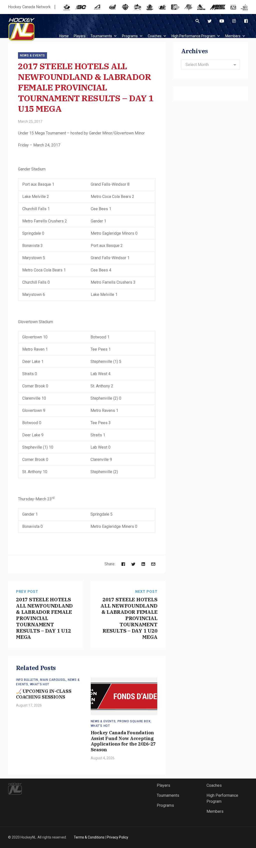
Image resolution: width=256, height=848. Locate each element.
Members (232, 36)
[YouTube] (222, 21)
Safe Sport (237, 52)
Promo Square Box (134, 721)
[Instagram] (234, 21)
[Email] (153, 564)
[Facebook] (246, 21)
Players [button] (80, 36)
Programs (130, 36)
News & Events (32, 55)
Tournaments (101, 36)
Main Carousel (53, 680)
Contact (212, 52)
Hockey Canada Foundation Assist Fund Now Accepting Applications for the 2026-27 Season (123, 741)
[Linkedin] (143, 564)
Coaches (155, 36)
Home (64, 36)
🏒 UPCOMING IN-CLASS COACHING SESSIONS (44, 694)
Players (163, 785)
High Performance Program (193, 36)
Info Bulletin (27, 680)
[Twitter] (210, 21)
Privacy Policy (117, 837)
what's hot (39, 684)
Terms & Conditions (89, 837)
